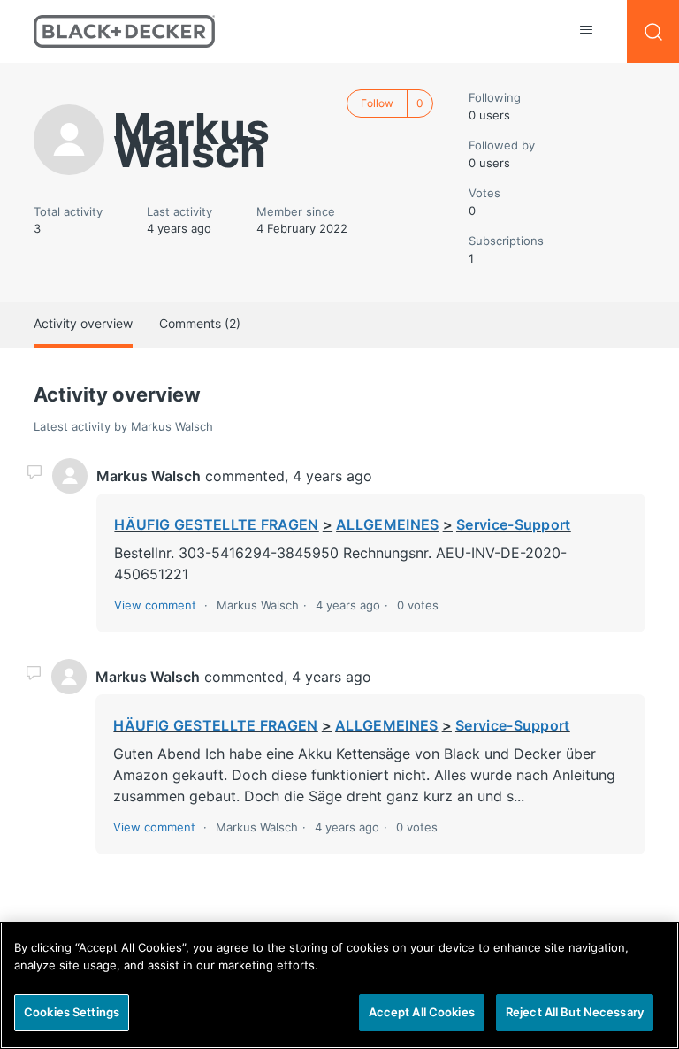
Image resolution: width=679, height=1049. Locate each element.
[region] (339, 985)
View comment (155, 605)
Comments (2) (199, 323)
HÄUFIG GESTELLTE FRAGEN (216, 524)
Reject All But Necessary (575, 1012)
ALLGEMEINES (387, 524)
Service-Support (513, 524)
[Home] (124, 31)
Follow (377, 103)
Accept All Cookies (422, 1012)
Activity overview (83, 323)
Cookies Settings (71, 1012)
